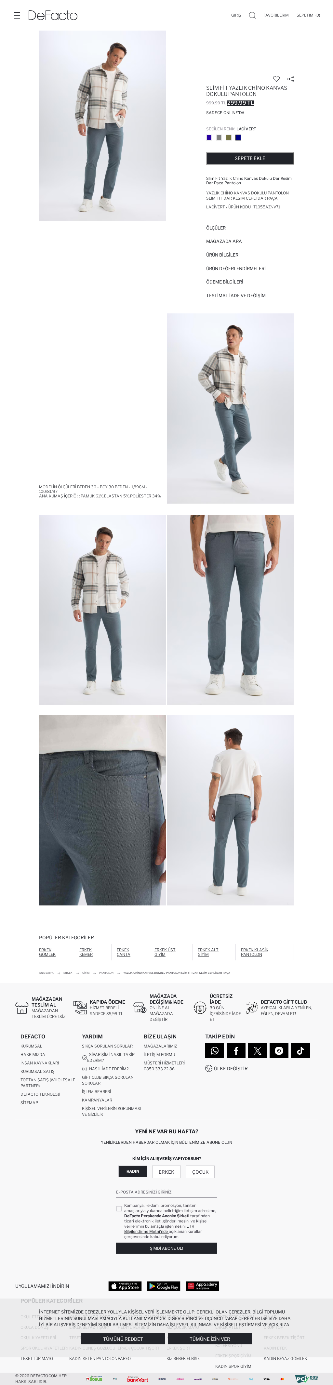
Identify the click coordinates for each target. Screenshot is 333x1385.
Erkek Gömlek (47, 952)
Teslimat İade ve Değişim (236, 295)
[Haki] (229, 137)
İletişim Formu (159, 1054)
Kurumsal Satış (37, 1071)
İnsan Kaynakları (39, 1063)
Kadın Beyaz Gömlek (285, 1358)
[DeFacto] (53, 15)
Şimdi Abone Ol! (166, 1248)
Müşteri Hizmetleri (164, 1063)
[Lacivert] (238, 137)
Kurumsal (31, 1046)
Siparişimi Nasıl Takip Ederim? (111, 1057)
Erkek (166, 1172)
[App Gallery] (202, 1286)
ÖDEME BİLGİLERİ (224, 281)
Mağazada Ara (224, 241)
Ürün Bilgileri (223, 254)
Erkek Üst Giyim (165, 952)
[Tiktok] (300, 1050)
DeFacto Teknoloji (40, 1094)
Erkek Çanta (123, 952)
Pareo (124, 1358)
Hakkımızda (32, 1054)
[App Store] (125, 1286)
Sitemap (29, 1102)
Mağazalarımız (160, 1046)
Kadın (133, 1171)
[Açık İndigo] (209, 137)
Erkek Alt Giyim (208, 952)
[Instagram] (279, 1050)
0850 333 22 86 (159, 1068)
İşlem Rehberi (96, 1091)
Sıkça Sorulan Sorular (107, 1046)
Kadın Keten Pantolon (93, 1358)
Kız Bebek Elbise (183, 1358)
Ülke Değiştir (231, 1068)
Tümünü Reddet (123, 1339)
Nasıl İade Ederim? (107, 1068)
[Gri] (219, 137)
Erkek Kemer (86, 952)
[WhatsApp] (214, 1050)
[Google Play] (163, 1286)
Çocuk (200, 1172)
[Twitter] (257, 1050)
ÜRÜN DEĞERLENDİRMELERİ (236, 268)
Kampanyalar (97, 1100)
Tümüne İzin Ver (210, 1339)
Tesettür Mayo (36, 1358)
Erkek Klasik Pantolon (254, 952)
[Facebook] (236, 1050)
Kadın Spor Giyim (233, 1366)
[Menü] (17, 15)
